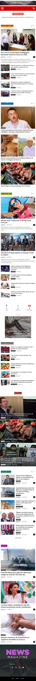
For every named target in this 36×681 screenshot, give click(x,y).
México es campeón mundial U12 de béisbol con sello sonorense (22, 347)
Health (2, 183)
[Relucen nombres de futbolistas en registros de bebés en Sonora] (18, 625)
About (17, 678)
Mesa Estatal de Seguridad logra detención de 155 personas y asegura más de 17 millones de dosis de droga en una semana (17, 461)
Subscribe (29, 305)
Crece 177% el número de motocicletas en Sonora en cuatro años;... (23, 74)
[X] (20, 667)
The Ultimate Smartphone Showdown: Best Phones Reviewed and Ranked (22, 381)
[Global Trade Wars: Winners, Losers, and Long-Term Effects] (8, 504)
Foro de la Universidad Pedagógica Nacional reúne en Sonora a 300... (15, 53)
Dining (2, 441)
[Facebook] (13, 667)
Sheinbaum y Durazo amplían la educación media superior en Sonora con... (22, 83)
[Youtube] (23, 667)
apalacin (3, 57)
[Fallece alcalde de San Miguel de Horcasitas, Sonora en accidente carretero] (5, 268)
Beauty (2, 218)
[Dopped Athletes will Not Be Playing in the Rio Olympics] (5, 366)
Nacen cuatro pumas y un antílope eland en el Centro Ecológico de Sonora (17, 159)
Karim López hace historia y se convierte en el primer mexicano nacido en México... (25, 528)
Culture (13, 375)
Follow (18, 305)
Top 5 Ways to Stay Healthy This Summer (15, 186)
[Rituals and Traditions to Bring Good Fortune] (18, 208)
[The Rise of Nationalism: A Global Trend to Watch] (18, 242)
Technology (14, 384)
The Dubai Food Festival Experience (13, 439)
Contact (22, 678)
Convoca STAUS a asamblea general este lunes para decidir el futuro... (22, 91)
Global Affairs (4, 250)
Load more (17, 538)
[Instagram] (16, 667)
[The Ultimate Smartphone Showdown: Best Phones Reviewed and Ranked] (5, 382)
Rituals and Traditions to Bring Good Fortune (16, 221)
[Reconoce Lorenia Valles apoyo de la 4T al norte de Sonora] (5, 294)
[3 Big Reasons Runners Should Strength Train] (5, 285)
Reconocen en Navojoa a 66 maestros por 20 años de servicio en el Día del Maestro (17, 415)
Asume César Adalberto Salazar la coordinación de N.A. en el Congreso (24, 477)
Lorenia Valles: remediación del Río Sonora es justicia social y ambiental (15, 606)
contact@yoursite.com (21, 664)
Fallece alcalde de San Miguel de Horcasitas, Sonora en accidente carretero (21, 267)
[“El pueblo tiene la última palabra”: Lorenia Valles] (5, 277)
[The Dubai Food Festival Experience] (18, 431)
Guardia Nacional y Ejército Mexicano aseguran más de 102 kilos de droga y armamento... (25, 490)
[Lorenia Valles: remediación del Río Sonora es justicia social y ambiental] (18, 592)
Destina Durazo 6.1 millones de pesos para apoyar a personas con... (22, 66)
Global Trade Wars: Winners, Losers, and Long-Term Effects (25, 502)
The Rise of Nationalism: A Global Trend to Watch (17, 254)
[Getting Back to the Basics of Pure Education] (5, 374)
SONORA (3, 50)
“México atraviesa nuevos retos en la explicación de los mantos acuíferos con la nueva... (25, 515)
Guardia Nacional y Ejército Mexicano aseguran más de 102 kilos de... (16, 573)
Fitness (13, 287)
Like (7, 305)
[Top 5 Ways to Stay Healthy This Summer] (18, 173)
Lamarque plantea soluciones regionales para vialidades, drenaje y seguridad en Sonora (17, 131)
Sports (12, 367)
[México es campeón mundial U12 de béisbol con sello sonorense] (5, 349)
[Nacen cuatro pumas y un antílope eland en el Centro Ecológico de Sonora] (18, 146)
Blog (13, 678)
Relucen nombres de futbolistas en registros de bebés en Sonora (15, 638)
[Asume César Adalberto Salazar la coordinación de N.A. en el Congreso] (8, 480)
